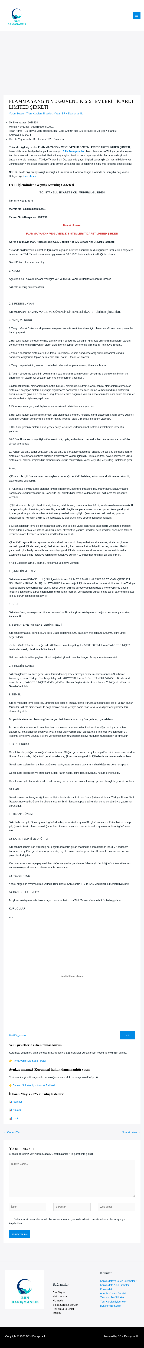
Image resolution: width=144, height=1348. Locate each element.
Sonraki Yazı (131, 1132)
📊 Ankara (15, 1110)
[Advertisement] (72, 58)
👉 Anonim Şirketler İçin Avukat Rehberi (32, 1085)
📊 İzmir (14, 1118)
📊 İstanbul (15, 1101)
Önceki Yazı (12, 1132)
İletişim (57, 1313)
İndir (127, 1035)
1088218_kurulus (17, 1035)
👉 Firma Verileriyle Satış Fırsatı (27, 1060)
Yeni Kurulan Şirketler (39, 113)
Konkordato (106, 1289)
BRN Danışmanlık (73, 151)
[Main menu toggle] (136, 15)
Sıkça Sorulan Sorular (65, 1304)
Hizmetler (58, 1300)
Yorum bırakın (17, 113)
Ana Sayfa (59, 1292)
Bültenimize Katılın (110, 1305)
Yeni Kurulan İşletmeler (113, 1301)
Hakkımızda (60, 1296)
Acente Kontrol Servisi (113, 1293)
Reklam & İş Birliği (63, 1308)
